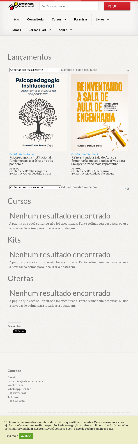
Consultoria (35, 19)
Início (15, 19)
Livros (100, 19)
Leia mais (11, 436)
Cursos (56, 19)
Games (16, 30)
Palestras (81, 19)
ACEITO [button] (26, 435)
